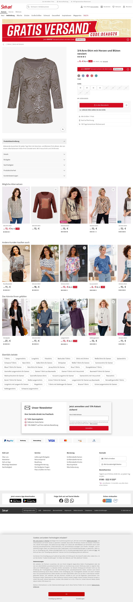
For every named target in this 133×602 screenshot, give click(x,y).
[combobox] (46, 7)
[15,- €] (102, 205)
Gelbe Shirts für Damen (44, 363)
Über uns (5, 457)
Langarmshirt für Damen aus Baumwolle (86, 380)
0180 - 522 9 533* (107, 479)
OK (66, 594)
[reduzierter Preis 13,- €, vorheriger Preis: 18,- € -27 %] (74, 317)
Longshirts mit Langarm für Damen (16, 384)
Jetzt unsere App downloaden (23, 496)
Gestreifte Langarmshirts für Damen (16, 371)
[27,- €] (16, 317)
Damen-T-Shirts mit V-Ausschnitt (73, 371)
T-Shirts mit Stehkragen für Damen (60, 384)
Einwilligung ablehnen (55, 599)
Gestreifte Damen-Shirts (38, 376)
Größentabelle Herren (74, 460)
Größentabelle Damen (74, 457)
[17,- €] (45, 317)
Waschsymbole (72, 465)
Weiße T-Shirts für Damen (80, 363)
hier (96, 550)
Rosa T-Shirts (75, 367)
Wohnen (18, 12)
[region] (66, 568)
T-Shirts (7, 359)
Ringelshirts (38, 384)
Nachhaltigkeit (8, 165)
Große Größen (36, 15)
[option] (78, 75)
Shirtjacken (62, 363)
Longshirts (35, 359)
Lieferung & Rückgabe (42, 457)
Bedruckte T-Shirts (64, 359)
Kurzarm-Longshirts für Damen (63, 376)
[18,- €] (45, 263)
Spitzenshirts (121, 359)
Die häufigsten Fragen (42, 467)
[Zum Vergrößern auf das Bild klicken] (63, 129)
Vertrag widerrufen (29, 510)
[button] (3, 44)
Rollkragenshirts (10, 389)
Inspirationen (66, 15)
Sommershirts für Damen (104, 363)
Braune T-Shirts (83, 384)
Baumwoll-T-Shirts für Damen (100, 371)
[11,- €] (16, 263)
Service (37, 453)
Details (6, 154)
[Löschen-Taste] (56, 7)
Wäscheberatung (73, 467)
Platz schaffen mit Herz (42, 470)
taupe (79, 79)
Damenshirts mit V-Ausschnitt (90, 376)
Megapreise (77, 15)
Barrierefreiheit (57, 510)
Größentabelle (84, 98)
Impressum (68, 510)
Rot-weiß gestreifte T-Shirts (114, 380)
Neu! (2, 15)
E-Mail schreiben (108, 459)
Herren (11, 12)
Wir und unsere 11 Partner (41, 541)
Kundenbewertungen (11, 176)
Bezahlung (38, 462)
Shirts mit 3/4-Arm (18, 44)
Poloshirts (48, 359)
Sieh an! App (6, 462)
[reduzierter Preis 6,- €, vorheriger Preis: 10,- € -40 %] (102, 263)
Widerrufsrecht (78, 510)
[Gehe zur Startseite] (6, 6)
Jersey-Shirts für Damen (57, 367)
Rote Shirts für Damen (35, 367)
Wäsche (19, 15)
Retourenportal (40, 460)
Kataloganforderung (41, 465)
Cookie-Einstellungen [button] (100, 510)
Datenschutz (47, 510)
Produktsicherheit (10, 170)
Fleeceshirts (110, 376)
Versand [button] (105, 61)
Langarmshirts (21, 359)
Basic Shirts (26, 363)
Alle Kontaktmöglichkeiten (112, 464)
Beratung (70, 453)
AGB (39, 510)
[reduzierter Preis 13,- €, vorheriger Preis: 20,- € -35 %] (74, 263)
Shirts (9, 44)
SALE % (86, 15)
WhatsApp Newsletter (9, 465)
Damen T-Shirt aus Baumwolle (45, 371)
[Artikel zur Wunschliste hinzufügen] (126, 105)
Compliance (88, 510)
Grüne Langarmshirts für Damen (106, 384)
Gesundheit (56, 15)
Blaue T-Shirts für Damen (13, 367)
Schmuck (47, 15)
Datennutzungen (92, 541)
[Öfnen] (127, 39)
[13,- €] (45, 205)
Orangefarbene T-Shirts (94, 367)
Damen (3, 12)
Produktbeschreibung (11, 141)
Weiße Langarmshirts (35, 380)
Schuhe (26, 15)
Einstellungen (80, 599)
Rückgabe (7, 160)
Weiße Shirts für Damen (103, 359)
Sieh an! (5, 453)
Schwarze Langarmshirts (30, 389)
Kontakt (102, 453)
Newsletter (6, 460)
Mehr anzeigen (94, 423)
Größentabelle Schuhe (74, 462)
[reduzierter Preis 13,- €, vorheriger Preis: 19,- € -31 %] (16, 205)
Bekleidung (10, 15)
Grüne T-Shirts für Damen (57, 380)
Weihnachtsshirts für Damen (14, 376)
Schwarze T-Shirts (10, 363)
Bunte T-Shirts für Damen (13, 380)
